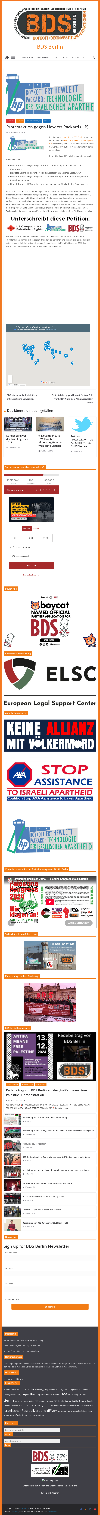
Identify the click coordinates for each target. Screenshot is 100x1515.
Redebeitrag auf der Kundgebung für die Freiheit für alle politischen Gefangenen (58, 1130)
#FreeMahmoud (10, 1390)
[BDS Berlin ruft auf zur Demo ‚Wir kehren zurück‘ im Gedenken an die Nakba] (12, 1159)
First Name (8, 1268)
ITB (55, 1411)
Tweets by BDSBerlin (50, 1493)
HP (15, 1405)
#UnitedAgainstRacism (63, 1390)
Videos (64, 57)
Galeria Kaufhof (64, 1401)
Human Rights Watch (28, 1406)
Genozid (82, 1401)
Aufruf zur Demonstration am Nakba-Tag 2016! (43, 1196)
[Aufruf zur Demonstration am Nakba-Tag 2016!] (12, 1198)
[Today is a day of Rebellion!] (12, 1145)
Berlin (9, 1400)
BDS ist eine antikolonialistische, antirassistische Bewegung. (23, 397)
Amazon (86, 1390)
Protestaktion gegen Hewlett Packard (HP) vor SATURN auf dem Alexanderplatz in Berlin (72, 399)
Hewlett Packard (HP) (33, 121)
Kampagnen (43, 57)
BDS (64, 1394)
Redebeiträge (40, 1085)
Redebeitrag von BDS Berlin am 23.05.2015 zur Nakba (46, 1223)
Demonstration (12, 1085)
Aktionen (10, 121)
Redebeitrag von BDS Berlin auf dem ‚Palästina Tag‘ (45, 1117)
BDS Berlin (50, 46)
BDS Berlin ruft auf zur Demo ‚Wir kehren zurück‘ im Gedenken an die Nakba (56, 1157)
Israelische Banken (58, 1406)
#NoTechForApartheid (24, 1390)
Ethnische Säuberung (46, 1401)
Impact (42, 1406)
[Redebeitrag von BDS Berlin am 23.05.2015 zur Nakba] (12, 1225)
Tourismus (40, 1415)
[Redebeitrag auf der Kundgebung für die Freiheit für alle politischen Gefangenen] (12, 1132)
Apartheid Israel (45, 1394)
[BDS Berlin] (7, 57)
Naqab (75, 1411)
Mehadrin (62, 1411)
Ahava (81, 1390)
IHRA (38, 1406)
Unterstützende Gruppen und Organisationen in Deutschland (50, 1486)
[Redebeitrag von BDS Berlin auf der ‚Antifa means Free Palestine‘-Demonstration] (50, 1056)
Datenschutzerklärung (13, 1379)
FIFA (55, 1401)
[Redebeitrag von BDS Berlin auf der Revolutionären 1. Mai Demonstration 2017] (12, 1172)
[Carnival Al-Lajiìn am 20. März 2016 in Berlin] (12, 1211)
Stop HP (47, 121)
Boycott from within (21, 1401)
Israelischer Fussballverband (79, 1405)
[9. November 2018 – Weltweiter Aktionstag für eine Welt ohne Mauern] (50, 418)
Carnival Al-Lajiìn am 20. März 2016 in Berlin (42, 1209)
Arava (55, 1394)
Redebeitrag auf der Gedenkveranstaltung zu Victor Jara (47, 1183)
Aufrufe (20, 121)
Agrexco (74, 1389)
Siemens (12, 1415)
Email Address (10, 1252)
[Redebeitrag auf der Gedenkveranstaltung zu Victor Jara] (12, 1185)
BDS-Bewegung (73, 1395)
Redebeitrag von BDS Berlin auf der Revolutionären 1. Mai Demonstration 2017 (57, 1170)
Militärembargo (27, 1085)
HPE (19, 1405)
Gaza (75, 1401)
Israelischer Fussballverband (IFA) (29, 1410)
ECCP (55, 57)
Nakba (70, 1411)
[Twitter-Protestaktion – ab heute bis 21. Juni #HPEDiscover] (82, 418)
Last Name (8, 1283)
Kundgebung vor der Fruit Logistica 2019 (17, 439)
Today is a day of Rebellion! (34, 1144)
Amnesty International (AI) (13, 1395)
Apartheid (30, 1394)
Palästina (82, 1411)
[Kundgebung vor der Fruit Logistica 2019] (18, 418)
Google (90, 1401)
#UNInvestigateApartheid (43, 1389)
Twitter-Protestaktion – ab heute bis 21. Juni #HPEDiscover (82, 441)
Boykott (31, 1401)
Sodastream (22, 1415)
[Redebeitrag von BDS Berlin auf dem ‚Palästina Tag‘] (12, 1119)
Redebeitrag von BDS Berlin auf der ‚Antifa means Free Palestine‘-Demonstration (46, 1092)
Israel (48, 1406)
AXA (60, 1394)
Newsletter (78, 57)
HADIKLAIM (9, 1405)
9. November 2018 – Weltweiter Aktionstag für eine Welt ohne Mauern (49, 440)
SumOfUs (32, 1415)
